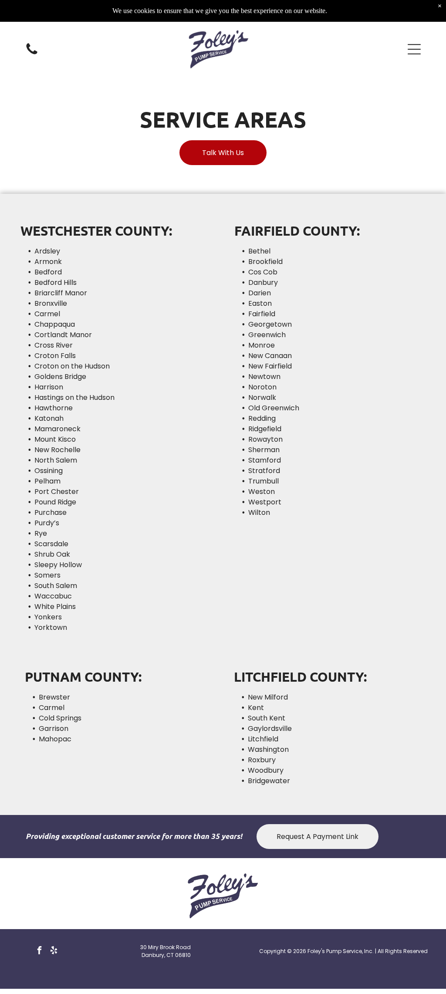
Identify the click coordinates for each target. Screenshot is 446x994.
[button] (414, 49)
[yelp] (53, 951)
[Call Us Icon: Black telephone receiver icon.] (32, 54)
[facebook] (39, 951)
